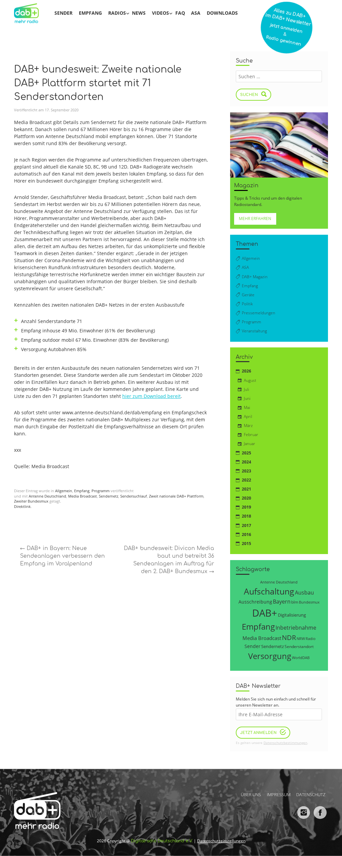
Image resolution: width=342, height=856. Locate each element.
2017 (246, 525)
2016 (246, 534)
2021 (246, 489)
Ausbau (304, 592)
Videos (160, 13)
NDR (289, 637)
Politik (247, 304)
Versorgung (269, 655)
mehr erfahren (255, 218)
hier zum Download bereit (151, 396)
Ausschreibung (255, 602)
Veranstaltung (254, 331)
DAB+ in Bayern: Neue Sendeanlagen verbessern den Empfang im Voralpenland (62, 556)
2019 (246, 507)
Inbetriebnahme (296, 627)
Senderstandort (299, 646)
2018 (246, 516)
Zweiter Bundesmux (31, 501)
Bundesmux (309, 602)
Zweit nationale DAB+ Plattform (176, 496)
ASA (195, 13)
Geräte (248, 295)
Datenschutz (310, 794)
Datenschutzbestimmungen (285, 743)
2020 (246, 498)
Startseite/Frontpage (30, 13)
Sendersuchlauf (133, 496)
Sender (63, 13)
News (139, 13)
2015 (246, 543)
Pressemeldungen (258, 313)
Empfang (90, 13)
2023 (246, 471)
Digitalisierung (292, 615)
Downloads (222, 13)
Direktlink (22, 506)
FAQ (180, 13)
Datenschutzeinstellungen (221, 841)
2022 (246, 480)
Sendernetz (108, 496)
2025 (246, 453)
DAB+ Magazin (255, 277)
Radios (117, 13)
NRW (301, 638)
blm (294, 602)
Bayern (282, 601)
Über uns (251, 794)
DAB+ (264, 613)
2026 (246, 371)
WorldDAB (301, 657)
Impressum (279, 794)
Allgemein (63, 491)
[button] (14, 841)
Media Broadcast (82, 496)
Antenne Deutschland (47, 496)
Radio (311, 638)
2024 (246, 462)
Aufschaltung (269, 591)
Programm (101, 491)
